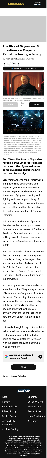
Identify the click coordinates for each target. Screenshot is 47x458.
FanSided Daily (9, 406)
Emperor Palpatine (18, 376)
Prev (10, 104)
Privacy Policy (9, 411)
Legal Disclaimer (36, 416)
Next (36, 104)
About (5, 396)
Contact (6, 401)
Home (5, 376)
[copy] (18, 64)
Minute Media (17, 436)
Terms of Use (35, 411)
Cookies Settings (11, 429)
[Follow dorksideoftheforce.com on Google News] (40, 357)
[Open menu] (4, 3)
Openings (32, 396)
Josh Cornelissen (14, 59)
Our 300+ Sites (35, 401)
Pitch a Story (34, 406)
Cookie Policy (9, 416)
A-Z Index (33, 421)
